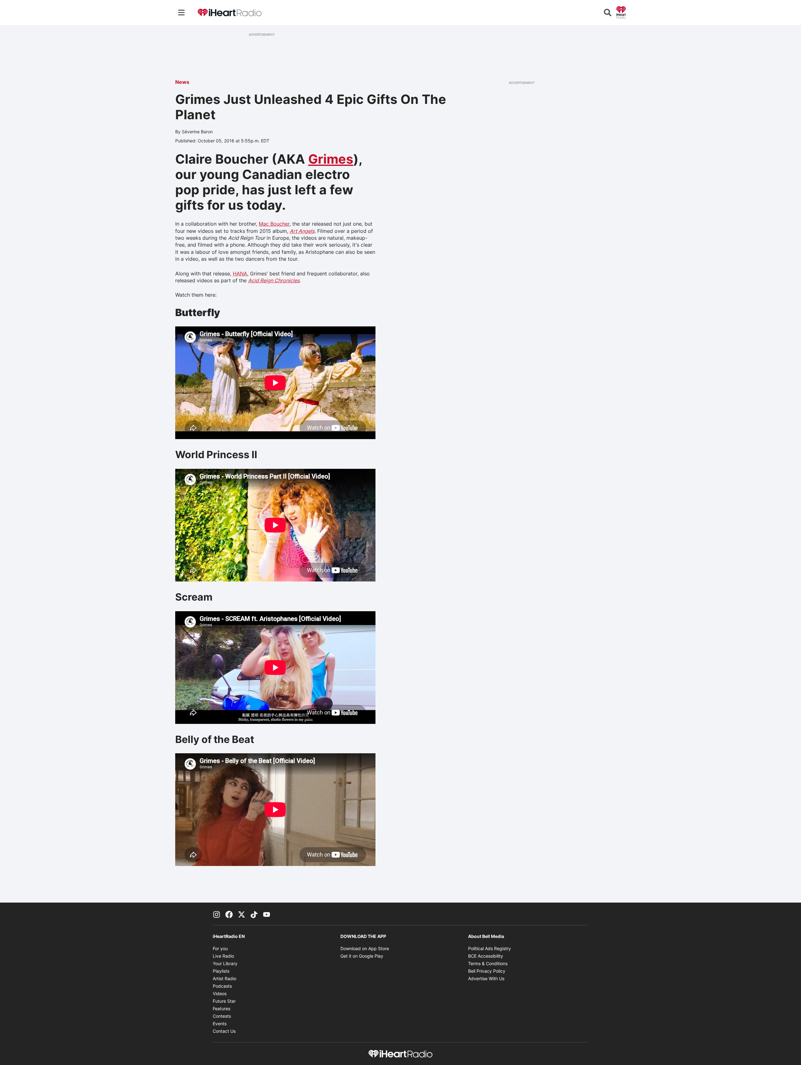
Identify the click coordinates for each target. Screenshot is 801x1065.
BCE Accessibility (485, 956)
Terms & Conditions (488, 963)
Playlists (221, 971)
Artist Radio (224, 978)
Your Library (225, 963)
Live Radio (223, 956)
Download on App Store (364, 948)
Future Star (224, 1001)
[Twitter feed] (241, 914)
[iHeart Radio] (621, 12)
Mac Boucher (274, 224)
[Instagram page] (216, 914)
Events (220, 1023)
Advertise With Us (486, 978)
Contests (222, 1016)
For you (220, 948)
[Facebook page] (229, 914)
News (182, 82)
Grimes (330, 159)
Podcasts (222, 986)
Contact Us (224, 1031)
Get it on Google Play (361, 956)
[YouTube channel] (266, 914)
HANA (240, 273)
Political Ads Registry (489, 948)
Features (221, 1008)
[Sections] (181, 12)
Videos (220, 993)
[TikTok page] (254, 914)
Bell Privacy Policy (486, 971)
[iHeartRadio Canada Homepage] (230, 13)
